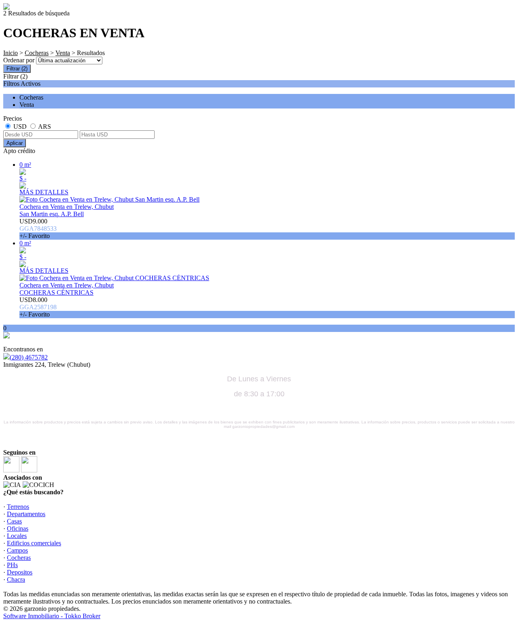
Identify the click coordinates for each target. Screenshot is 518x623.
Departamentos (26, 513)
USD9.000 (38, 228)
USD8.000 (38, 307)
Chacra (16, 579)
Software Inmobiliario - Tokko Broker (51, 615)
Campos (17, 550)
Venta (62, 52)
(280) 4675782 (29, 357)
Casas (14, 521)
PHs (12, 564)
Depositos (19, 572)
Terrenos (18, 506)
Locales (17, 535)
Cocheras (37, 52)
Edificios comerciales (34, 543)
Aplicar (14, 143)
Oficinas (17, 528)
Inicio (10, 52)
